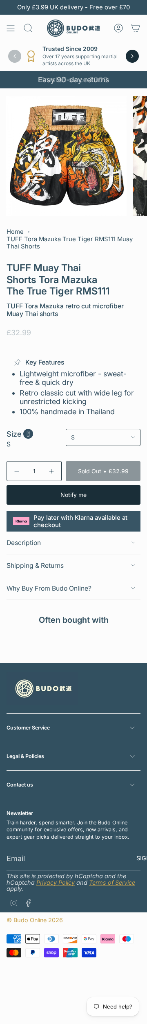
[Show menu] (10, 28)
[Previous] (14, 56)
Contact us (20, 785)
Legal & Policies (25, 756)
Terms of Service (112, 882)
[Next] (132, 56)
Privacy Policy (55, 882)
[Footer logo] (42, 688)
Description (24, 543)
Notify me (73, 494)
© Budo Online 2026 (35, 919)
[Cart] (135, 28)
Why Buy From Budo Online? (49, 588)
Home (15, 231)
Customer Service (28, 728)
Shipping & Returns (35, 565)
